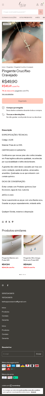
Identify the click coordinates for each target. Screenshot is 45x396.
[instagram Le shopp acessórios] (3, 285)
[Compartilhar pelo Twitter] (9, 222)
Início (3, 67)
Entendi (33, 392)
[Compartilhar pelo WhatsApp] (3, 222)
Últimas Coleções (9, 17)
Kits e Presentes (26, 17)
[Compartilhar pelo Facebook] (6, 222)
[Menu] (3, 5)
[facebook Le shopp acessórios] (8, 285)
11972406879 (7, 297)
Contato (5, 316)
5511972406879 (8, 293)
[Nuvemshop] (11, 386)
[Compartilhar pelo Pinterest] (13, 222)
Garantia (5, 320)
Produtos (5, 312)
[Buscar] (40, 12)
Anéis (37, 17)
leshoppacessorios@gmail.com (14, 302)
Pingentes (10, 67)
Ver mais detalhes (7, 94)
